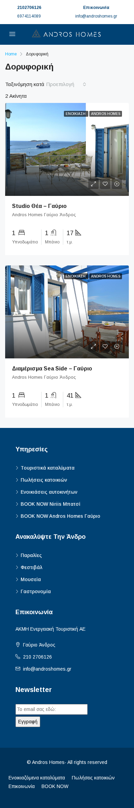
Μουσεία (31, 579)
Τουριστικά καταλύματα (48, 468)
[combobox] (66, 84)
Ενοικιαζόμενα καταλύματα (37, 777)
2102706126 (29, 7)
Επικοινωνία (22, 786)
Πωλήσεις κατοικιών (44, 480)
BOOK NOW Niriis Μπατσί (50, 504)
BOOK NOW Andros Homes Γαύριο (60, 516)
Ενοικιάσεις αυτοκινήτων (49, 492)
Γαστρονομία (36, 591)
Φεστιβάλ (31, 567)
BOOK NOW (55, 786)
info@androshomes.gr (47, 669)
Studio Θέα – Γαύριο (39, 206)
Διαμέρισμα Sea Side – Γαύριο (52, 368)
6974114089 (29, 16)
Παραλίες (31, 555)
